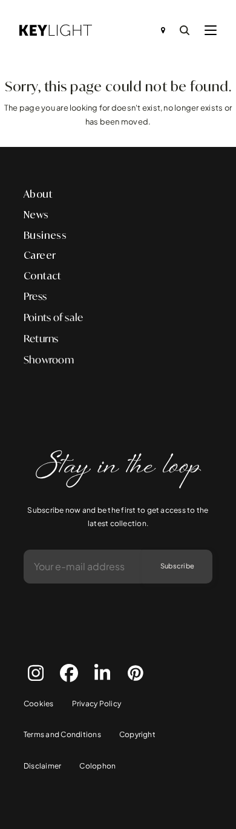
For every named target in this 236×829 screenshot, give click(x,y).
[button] (211, 30)
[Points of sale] (163, 30)
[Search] (184, 30)
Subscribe (177, 566)
